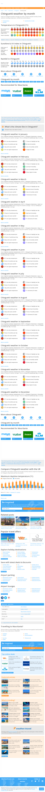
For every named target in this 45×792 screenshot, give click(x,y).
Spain (26, 785)
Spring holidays (21, 552)
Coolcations (34, 553)
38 (16, 481)
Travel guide (31, 76)
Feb (6, 81)
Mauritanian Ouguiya (26, 611)
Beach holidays (6, 552)
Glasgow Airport (36, 579)
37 (34, 481)
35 (12, 481)
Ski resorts (34, 556)
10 (10, 485)
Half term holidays (7, 556)
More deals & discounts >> (7, 672)
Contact (4, 782)
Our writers (12, 782)
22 (25, 483)
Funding (11, 784)
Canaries (26, 783)
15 (35, 484)
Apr (13, 81)
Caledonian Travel (36, 567)
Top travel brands (7, 566)
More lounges (4, 594)
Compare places (36, 555)
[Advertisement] (24, 3)
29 (5, 482)
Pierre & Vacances (36, 566)
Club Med (34, 569)
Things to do (28, 638)
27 (41, 482)
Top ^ (2, 600)
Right (22, 616)
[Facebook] (2, 597)
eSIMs (4, 639)
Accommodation (28, 635)
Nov (38, 81)
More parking (4, 582)
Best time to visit (5, 76)
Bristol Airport (6, 580)
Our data (11, 780)
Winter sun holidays (22, 556)
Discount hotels (6, 569)
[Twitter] (5, 597)
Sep (31, 81)
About (4, 780)
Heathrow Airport (21, 591)
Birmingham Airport (22, 579)
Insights (22, 8)
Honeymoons (35, 552)
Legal (4, 784)
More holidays (4, 558)
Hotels (26, 633)
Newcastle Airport (36, 580)
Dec (42, 81)
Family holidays (6, 555)
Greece (26, 784)
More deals (3, 571)
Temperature (6, 20)
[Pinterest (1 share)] (8, 597)
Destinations (8, 8)
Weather (3, 8)
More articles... (5, 695)
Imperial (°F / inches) (15, 492)
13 (14, 485)
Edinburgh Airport (21, 580)
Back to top (3, 498)
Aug (27, 81)
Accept (41, 789)
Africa (6, 10)
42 (23, 480)
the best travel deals (13, 731)
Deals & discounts (40, 76)
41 (19, 480)
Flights (4, 635)
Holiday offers (6, 564)
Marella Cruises (21, 569)
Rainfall (4, 22)
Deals (13, 8)
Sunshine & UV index (29, 20)
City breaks (5, 553)
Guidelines (12, 783)
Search (26, 8)
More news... (4, 756)
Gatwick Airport (35, 577)
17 (17, 484)
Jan (2, 81)
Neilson (19, 567)
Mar (9, 81)
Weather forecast (14, 76)
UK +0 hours (24, 606)
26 (1, 483)
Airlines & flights (7, 567)
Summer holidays (21, 553)
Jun (20, 81)
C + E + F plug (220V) (25, 614)
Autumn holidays (21, 555)
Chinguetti (16, 10)
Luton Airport (20, 577)
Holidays (5, 633)
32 (9, 482)
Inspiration (17, 8)
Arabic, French (24, 609)
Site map (4, 785)
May (17, 81)
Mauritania (10, 10)
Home (2, 10)
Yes (21, 619)
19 (32, 484)
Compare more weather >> (6, 495)
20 (21, 484)
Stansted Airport (7, 579)
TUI (18, 564)
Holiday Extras (35, 564)
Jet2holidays (20, 566)
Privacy (4, 783)
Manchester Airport (7, 577)
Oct (35, 81)
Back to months (4, 153)
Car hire (5, 638)
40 (30, 480)
